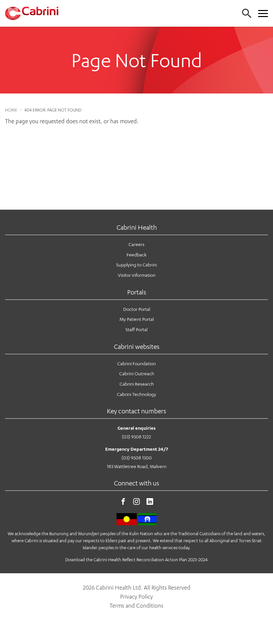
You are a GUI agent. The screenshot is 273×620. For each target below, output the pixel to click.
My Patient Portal (137, 319)
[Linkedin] (149, 502)
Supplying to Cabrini (136, 264)
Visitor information (136, 275)
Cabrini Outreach (136, 373)
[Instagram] (136, 502)
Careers (136, 244)
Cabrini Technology (136, 394)
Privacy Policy (136, 596)
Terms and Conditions (136, 605)
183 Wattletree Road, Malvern (136, 466)
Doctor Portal (136, 309)
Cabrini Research (137, 384)
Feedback (136, 254)
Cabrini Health (137, 227)
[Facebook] (123, 502)
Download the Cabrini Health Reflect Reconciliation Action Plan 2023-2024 (136, 559)
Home (11, 110)
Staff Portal (136, 329)
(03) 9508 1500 (137, 457)
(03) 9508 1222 (136, 436)
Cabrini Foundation (136, 363)
